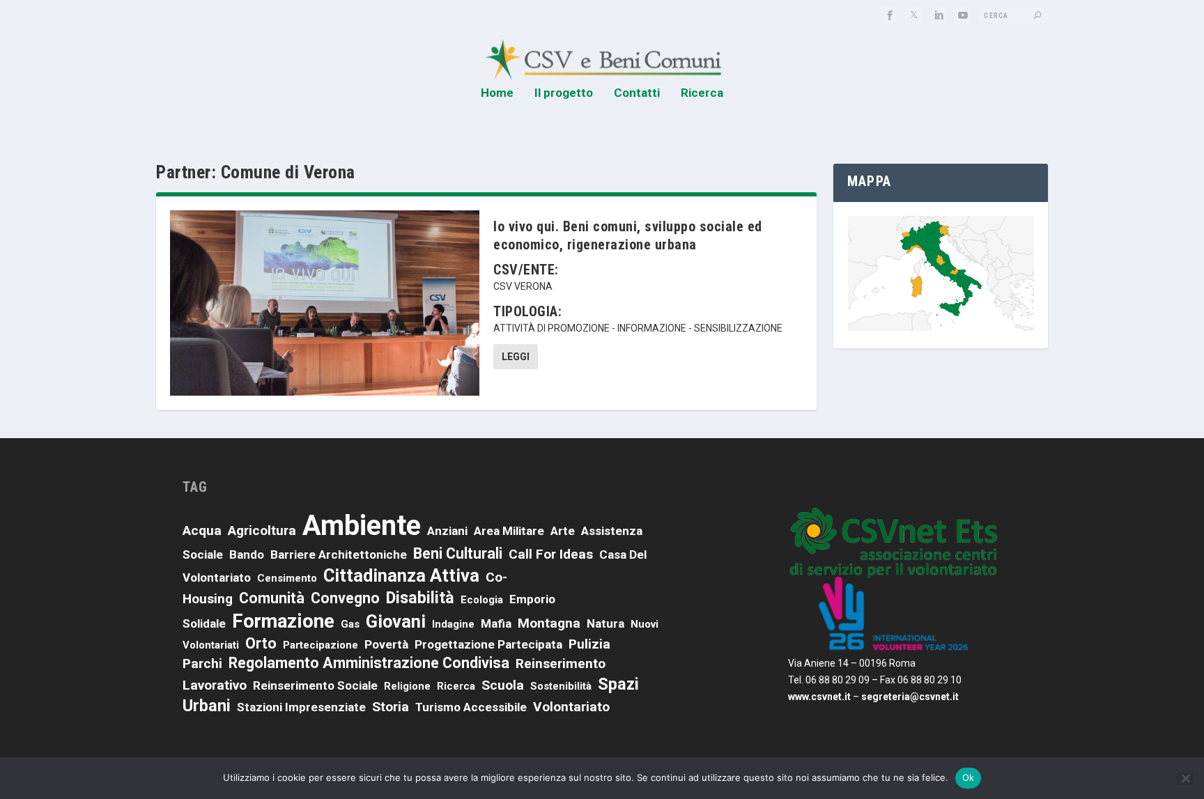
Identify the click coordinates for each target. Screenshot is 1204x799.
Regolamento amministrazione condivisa (369, 663)
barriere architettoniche (338, 554)
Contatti (637, 93)
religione (407, 686)
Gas (350, 624)
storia (390, 707)
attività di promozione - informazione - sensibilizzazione (637, 328)
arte (562, 531)
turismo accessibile (471, 707)
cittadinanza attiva (401, 575)
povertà (386, 644)
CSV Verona (523, 286)
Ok (968, 777)
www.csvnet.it (819, 696)
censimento (287, 578)
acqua (202, 530)
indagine (453, 624)
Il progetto (563, 93)
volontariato (571, 707)
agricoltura (262, 530)
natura (605, 623)
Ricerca (702, 93)
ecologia (482, 600)
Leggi (516, 356)
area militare (509, 531)
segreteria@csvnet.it (910, 696)
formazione (283, 621)
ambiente (361, 525)
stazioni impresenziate (301, 707)
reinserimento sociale (315, 685)
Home (497, 93)
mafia (496, 623)
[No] (1185, 778)
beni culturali (457, 553)
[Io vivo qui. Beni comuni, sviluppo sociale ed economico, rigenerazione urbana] (324, 303)
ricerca (456, 686)
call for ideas (551, 554)
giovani (396, 621)
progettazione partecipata (488, 644)
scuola (502, 685)
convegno (345, 598)
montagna (549, 623)
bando (246, 554)
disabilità (420, 597)
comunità (271, 598)
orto (261, 643)
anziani (447, 531)
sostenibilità (561, 686)
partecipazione (320, 645)
